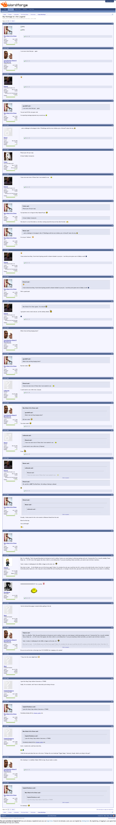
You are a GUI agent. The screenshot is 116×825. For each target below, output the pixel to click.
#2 (112, 48)
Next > (13, 21)
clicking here (85, 821)
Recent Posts (5, 11)
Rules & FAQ (17, 9)
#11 (112, 276)
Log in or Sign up (109, 1)
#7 (112, 174)
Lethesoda (6, 390)
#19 (112, 494)
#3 (112, 74)
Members (25, 9)
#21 (112, 555)
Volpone (6, 567)
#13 (112, 328)
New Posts (31, 9)
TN (16, 67)
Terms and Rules (111, 818)
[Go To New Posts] (52, 815)
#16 (112, 402)
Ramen (5, 137)
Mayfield (15, 621)
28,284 (16, 619)
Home (5, 9)
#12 (112, 301)
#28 (112, 726)
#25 (112, 653)
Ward (5, 615)
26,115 (16, 142)
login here (50, 821)
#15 (112, 378)
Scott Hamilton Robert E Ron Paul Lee (10, 61)
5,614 (16, 695)
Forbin (5, 162)
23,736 (16, 596)
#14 (112, 353)
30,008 (16, 90)
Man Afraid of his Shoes (25, 18)
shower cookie (37, 713)
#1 (112, 23)
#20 (112, 530)
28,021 (16, 40)
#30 (112, 782)
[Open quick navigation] (112, 14)
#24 (112, 627)
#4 (112, 100)
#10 (112, 250)
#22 (112, 579)
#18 (112, 458)
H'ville (16, 396)
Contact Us (100, 815)
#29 (112, 757)
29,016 (16, 66)
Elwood (6, 86)
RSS (113, 815)
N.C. (16, 41)
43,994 (16, 572)
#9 (112, 225)
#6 (112, 149)
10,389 (16, 395)
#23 (112, 603)
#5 (112, 125)
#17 (112, 430)
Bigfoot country (14, 573)
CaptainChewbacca (9, 690)
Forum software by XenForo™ (12, 818)
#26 (112, 678)
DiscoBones (7, 592)
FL (16, 143)
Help (105, 815)
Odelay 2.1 (3, 815)
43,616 (16, 166)
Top (111, 815)
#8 (112, 201)
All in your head (14, 167)
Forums (10, 9)
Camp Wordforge (12, 18)
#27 (112, 701)
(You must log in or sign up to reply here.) (105, 809)
